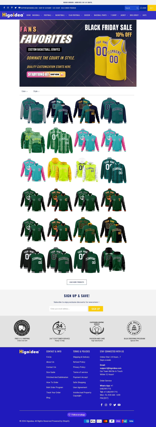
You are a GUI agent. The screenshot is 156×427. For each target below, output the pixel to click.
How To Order (52, 382)
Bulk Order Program (68, 8)
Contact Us (51, 367)
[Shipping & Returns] (22, 335)
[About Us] (97, 335)
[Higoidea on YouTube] (19, 8)
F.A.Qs (48, 357)
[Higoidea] (13, 15)
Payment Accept (80, 377)
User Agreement (80, 387)
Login (144, 8)
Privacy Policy (79, 367)
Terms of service (80, 372)
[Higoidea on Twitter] (16, 8)
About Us (50, 362)
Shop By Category (45, 8)
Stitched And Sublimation (57, 377)
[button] (37, 15)
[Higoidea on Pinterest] (12, 8)
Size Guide (50, 372)
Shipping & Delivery (81, 357)
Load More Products (76, 282)
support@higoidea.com (29, 8)
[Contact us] (59, 335)
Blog (48, 397)
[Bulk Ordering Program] (134, 335)
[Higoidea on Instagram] (8, 8)
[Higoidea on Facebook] (4, 8)
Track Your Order (53, 392)
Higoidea (30, 421)
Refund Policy (79, 362)
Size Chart (56, 8)
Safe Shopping (79, 382)
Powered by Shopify (60, 421)
